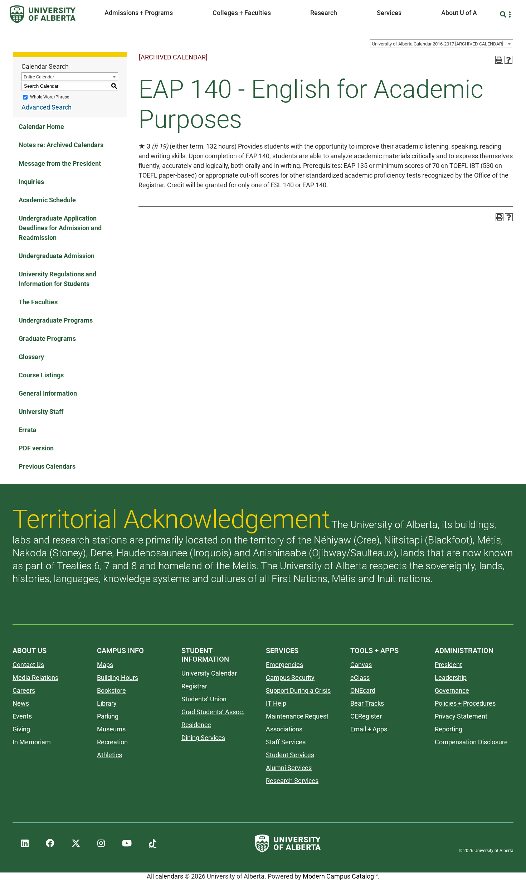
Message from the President (60, 163)
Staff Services (286, 742)
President (448, 664)
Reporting (448, 729)
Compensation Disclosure (471, 742)
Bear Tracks (367, 703)
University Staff (41, 411)
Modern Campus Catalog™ (340, 876)
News (21, 703)
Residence (196, 725)
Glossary (31, 357)
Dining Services (203, 737)
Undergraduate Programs (56, 320)
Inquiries (31, 181)
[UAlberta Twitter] (76, 843)
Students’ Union (204, 699)
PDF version (36, 448)
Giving (21, 729)
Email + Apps (368, 729)
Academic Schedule (47, 200)
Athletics (109, 755)
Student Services (290, 755)
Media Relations (35, 677)
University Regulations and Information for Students (57, 278)
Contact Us (28, 664)
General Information (48, 393)
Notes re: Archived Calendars (61, 145)
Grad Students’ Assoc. (212, 712)
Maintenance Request (297, 716)
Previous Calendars (47, 466)
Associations (284, 729)
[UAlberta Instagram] (101, 843)
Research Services (292, 780)
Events (22, 716)
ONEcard (362, 690)
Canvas (361, 664)
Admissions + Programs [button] (138, 12)
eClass (360, 677)
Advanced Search (46, 107)
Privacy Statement (461, 716)
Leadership (451, 677)
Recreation (112, 742)
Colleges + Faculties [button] (242, 12)
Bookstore (111, 690)
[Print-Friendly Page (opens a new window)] (499, 60)
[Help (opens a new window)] (508, 60)
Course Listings (41, 375)
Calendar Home (41, 126)
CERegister (366, 716)
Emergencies (284, 664)
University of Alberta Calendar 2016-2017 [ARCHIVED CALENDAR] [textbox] (437, 44)
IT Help (276, 703)
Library (107, 703)
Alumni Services (289, 768)
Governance (452, 690)
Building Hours (117, 677)
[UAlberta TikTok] (152, 843)
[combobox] (441, 43)
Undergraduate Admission (56, 256)
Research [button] (323, 12)
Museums (111, 729)
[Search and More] (504, 14)
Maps (105, 664)
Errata (27, 430)
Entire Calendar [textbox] (39, 76)
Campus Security (290, 677)
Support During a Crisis (298, 690)
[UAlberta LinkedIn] (24, 843)
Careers (24, 690)
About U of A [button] (459, 12)
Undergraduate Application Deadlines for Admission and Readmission (60, 227)
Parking (107, 716)
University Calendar (209, 673)
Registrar (194, 686)
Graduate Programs (47, 338)
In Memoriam (32, 742)
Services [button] (389, 12)
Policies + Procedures (465, 703)
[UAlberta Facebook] (50, 843)
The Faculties (38, 302)
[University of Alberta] (43, 14)
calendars (169, 876)
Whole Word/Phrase (49, 97)
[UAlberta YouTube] (127, 843)
